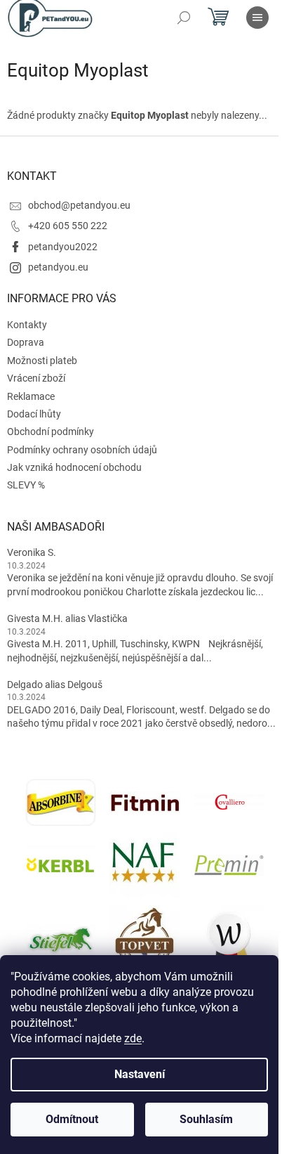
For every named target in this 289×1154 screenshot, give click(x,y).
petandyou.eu (58, 267)
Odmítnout (72, 1119)
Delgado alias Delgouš (54, 684)
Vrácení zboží (36, 378)
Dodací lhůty (34, 414)
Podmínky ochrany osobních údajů (82, 449)
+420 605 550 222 (67, 225)
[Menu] (257, 18)
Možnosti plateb (42, 360)
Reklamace (31, 396)
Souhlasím (206, 1119)
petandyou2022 (63, 246)
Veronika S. (31, 552)
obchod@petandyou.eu (79, 205)
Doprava (25, 342)
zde (133, 1038)
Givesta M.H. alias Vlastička (67, 618)
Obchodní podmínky (50, 431)
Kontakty (27, 324)
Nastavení (139, 1074)
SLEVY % (26, 485)
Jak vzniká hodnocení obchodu (74, 467)
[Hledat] (184, 18)
